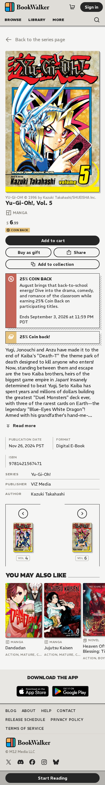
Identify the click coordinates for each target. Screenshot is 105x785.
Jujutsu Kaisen (58, 647)
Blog (10, 711)
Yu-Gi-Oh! (41, 474)
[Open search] (97, 20)
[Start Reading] (52, 121)
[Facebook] (32, 762)
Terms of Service (24, 728)
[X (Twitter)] (8, 762)
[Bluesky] (56, 762)
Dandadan (15, 647)
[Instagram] (44, 762)
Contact (66, 711)
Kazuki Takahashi (48, 494)
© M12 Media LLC (20, 751)
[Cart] (72, 7)
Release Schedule (25, 719)
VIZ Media (41, 484)
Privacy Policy (67, 719)
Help (46, 711)
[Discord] (20, 762)
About (29, 711)
